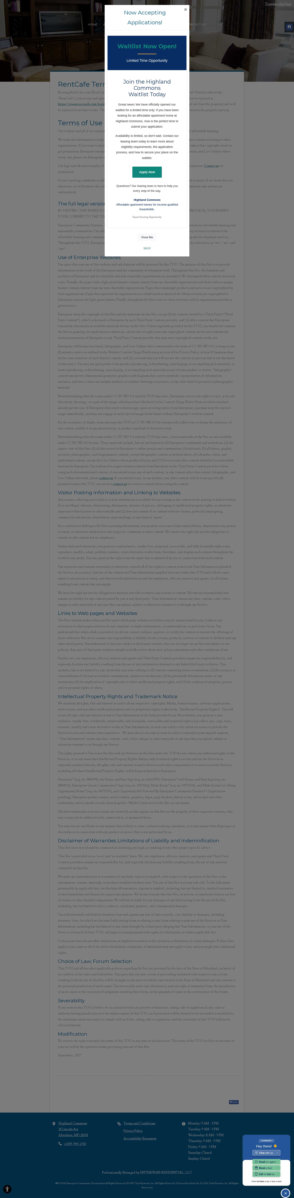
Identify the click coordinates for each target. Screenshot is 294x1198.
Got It (147, 248)
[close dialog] (185, 10)
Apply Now (147, 172)
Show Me (147, 237)
